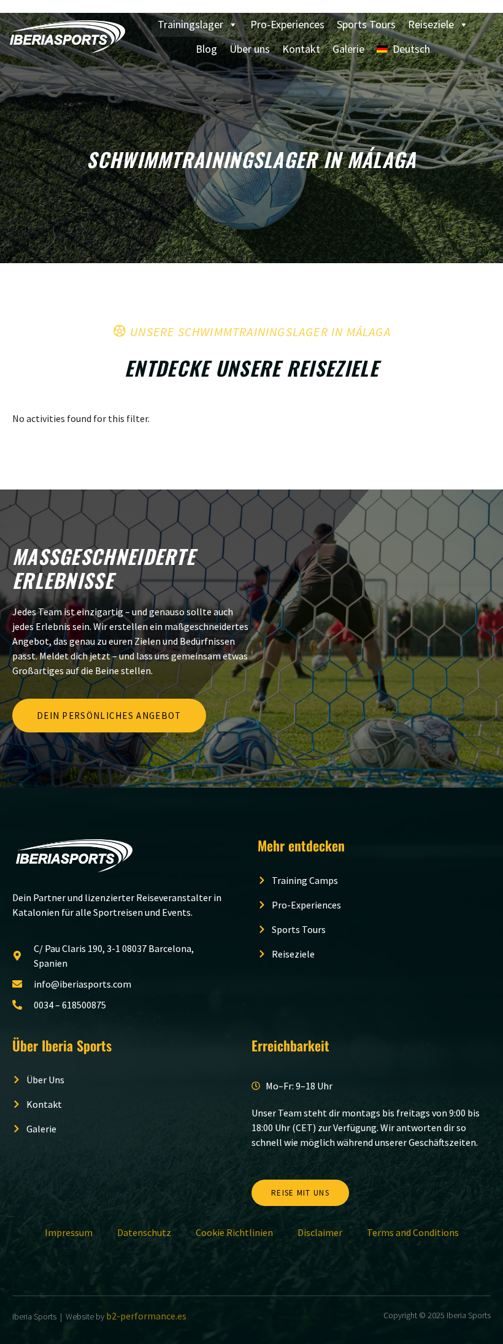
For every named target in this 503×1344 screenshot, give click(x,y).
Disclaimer (320, 1232)
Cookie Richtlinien (234, 1232)
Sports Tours (366, 24)
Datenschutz (144, 1232)
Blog (206, 49)
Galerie (348, 49)
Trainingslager (190, 24)
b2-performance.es (146, 1316)
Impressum (69, 1232)
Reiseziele (431, 24)
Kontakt (301, 49)
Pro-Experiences (287, 24)
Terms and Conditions (413, 1232)
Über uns (249, 49)
